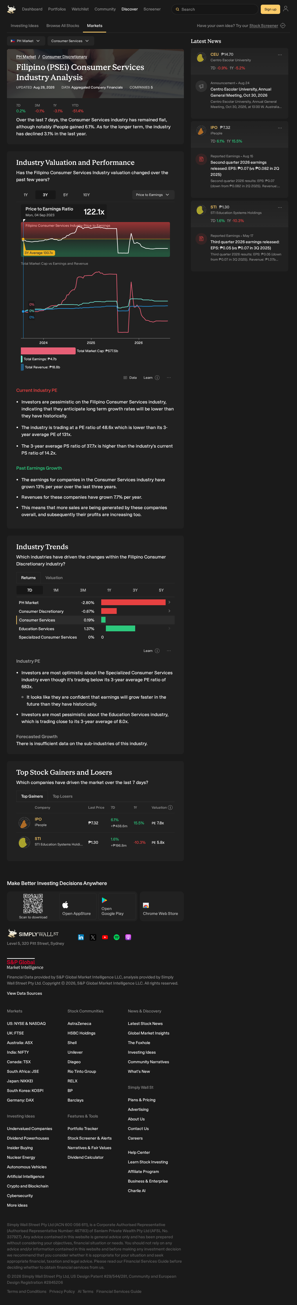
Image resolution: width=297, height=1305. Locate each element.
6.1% (119, 822)
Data (133, 378)
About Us (136, 1119)
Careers (135, 1138)
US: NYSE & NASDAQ (26, 1023)
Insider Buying (20, 1147)
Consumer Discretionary (64, 56)
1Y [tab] (26, 194)
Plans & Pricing (141, 1099)
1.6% (118, 842)
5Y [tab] (65, 194)
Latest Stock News (145, 1023)
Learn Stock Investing (148, 1162)
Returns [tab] (28, 577)
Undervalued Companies (29, 1128)
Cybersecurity (20, 1195)
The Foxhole (139, 1042)
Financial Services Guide (119, 1291)
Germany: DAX (20, 1100)
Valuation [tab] (54, 577)
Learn (148, 378)
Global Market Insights (148, 1033)
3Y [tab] (45, 194)
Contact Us (138, 1128)
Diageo (74, 1061)
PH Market (26, 56)
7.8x (158, 823)
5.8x (158, 842)
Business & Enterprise (148, 1181)
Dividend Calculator (86, 1157)
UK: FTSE (15, 1033)
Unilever (75, 1052)
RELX (72, 1081)
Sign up (270, 9)
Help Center (139, 1152)
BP (70, 1090)
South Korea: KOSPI (25, 1090)
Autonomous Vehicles (27, 1167)
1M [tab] (56, 590)
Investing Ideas (25, 25)
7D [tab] (29, 590)
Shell (72, 1042)
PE (154, 823)
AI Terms (85, 1291)
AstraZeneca (79, 1023)
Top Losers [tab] (63, 796)
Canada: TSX (19, 1061)
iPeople (41, 825)
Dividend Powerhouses (28, 1138)
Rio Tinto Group (82, 1071)
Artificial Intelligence (25, 1176)
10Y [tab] (86, 194)
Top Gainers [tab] (32, 796)
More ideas (17, 1205)
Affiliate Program (143, 1171)
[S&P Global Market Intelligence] (25, 964)
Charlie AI (137, 1190)
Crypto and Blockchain (27, 1186)
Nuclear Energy (21, 1157)
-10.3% (140, 842)
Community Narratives (148, 1061)
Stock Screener (263, 25)
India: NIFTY (18, 1052)
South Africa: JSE (23, 1071)
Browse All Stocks (62, 25)
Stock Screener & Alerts (90, 1138)
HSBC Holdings (81, 1033)
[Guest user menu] (285, 9)
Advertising (138, 1109)
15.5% (139, 823)
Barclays (76, 1100)
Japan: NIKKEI (20, 1081)
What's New (139, 1071)
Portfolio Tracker (83, 1128)
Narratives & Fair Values (89, 1147)
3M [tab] (83, 590)
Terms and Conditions (26, 1291)
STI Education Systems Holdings (59, 844)
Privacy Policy (62, 1291)
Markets (94, 25)
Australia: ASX (20, 1042)
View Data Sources (24, 993)
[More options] (280, 55)
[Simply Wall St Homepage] (11, 9)
